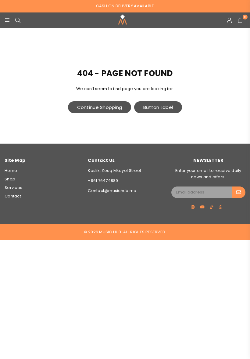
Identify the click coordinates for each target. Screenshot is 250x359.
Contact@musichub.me (112, 190)
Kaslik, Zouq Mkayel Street (114, 170)
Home (11, 170)
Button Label (158, 107)
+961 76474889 (103, 180)
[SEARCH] (17, 20)
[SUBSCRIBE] (238, 192)
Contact (13, 196)
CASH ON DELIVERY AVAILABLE (125, 6)
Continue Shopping (99, 107)
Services (13, 187)
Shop (10, 179)
